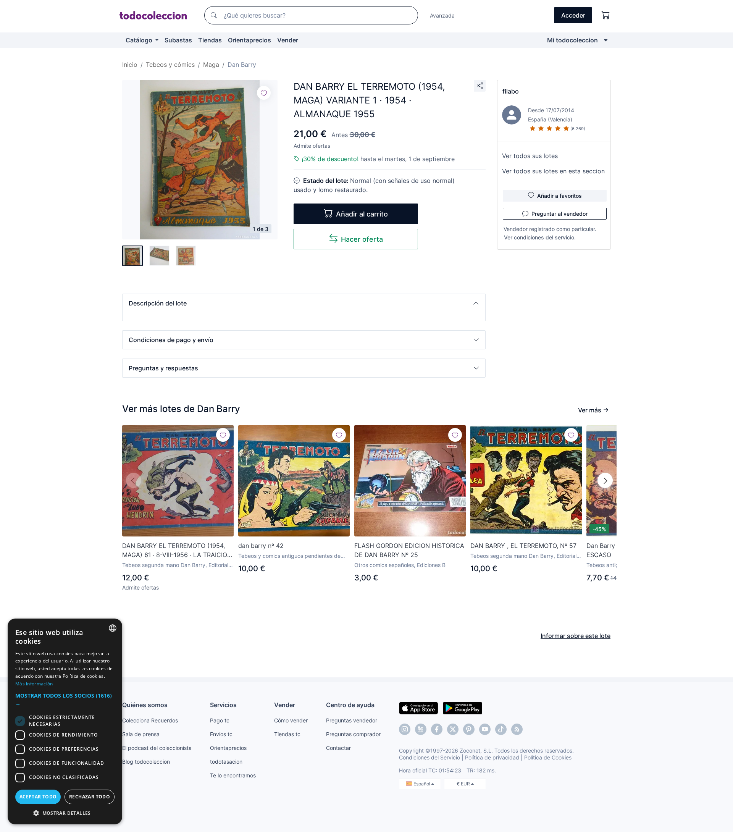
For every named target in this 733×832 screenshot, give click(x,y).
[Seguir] (264, 93)
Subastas (178, 40)
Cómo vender (291, 720)
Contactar (338, 748)
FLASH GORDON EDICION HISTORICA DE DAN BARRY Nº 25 (409, 550)
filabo (510, 91)
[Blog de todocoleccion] (517, 729)
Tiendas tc (287, 734)
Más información (34, 683)
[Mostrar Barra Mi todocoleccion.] (605, 40)
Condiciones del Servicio (429, 757)
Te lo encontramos (233, 775)
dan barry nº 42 (261, 545)
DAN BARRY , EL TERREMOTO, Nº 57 (523, 545)
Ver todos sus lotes (530, 156)
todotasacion (226, 761)
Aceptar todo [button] (38, 796)
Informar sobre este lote (575, 636)
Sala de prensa (141, 734)
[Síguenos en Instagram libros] (420, 729)
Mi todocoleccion (572, 40)
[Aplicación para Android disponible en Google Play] (462, 707)
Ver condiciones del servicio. (540, 237)
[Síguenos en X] (453, 729)
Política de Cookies (548, 757)
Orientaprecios (249, 40)
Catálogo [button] (140, 40)
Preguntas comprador (353, 734)
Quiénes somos (145, 705)
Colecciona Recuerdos (150, 720)
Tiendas (210, 40)
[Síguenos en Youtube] (485, 729)
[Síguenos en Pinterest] (469, 729)
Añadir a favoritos (559, 195)
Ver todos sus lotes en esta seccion (553, 171)
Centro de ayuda (350, 705)
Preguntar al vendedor (559, 213)
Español (422, 784)
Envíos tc (221, 734)
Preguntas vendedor (351, 720)
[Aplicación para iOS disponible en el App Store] (418, 707)
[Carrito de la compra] (605, 15)
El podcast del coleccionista (157, 748)
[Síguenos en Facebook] (436, 729)
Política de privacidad (492, 757)
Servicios (223, 705)
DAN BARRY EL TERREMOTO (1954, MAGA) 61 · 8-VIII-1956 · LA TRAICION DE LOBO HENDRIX (177, 550)
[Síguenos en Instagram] (404, 729)
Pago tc (219, 720)
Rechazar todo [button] (89, 796)
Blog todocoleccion (146, 761)
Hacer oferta (362, 239)
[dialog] (65, 721)
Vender (287, 40)
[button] (304, 303)
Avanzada (442, 15)
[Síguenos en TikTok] (501, 729)
